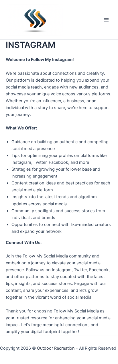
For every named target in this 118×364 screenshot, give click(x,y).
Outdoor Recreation (56, 348)
